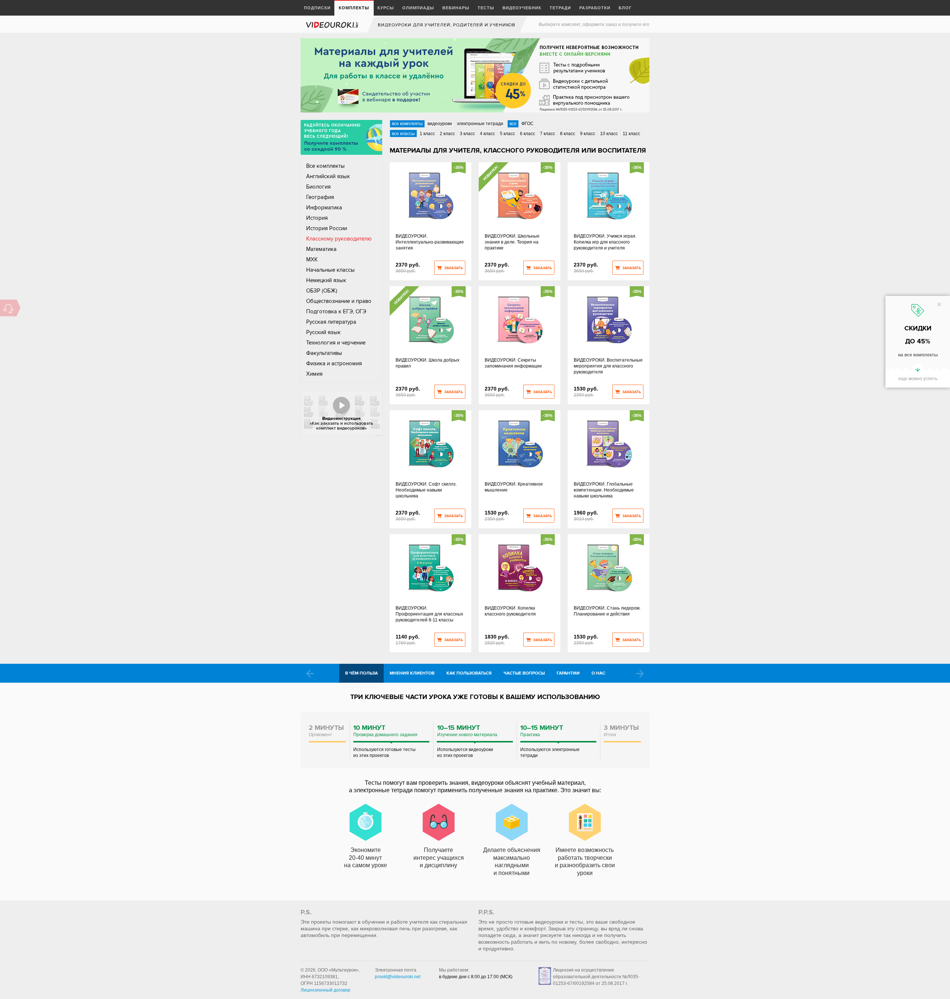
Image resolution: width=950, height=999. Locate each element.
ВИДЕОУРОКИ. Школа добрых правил (427, 363)
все (513, 123)
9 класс (587, 133)
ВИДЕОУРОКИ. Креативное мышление (514, 487)
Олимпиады (418, 7)
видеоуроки (440, 123)
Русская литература (331, 322)
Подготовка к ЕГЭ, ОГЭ (336, 311)
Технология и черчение (336, 342)
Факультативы (324, 353)
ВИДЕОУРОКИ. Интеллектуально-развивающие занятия (430, 242)
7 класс (547, 133)
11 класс (631, 133)
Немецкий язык (326, 280)
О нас (598, 673)
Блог (625, 7)
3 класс (467, 133)
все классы (403, 133)
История (317, 218)
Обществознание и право (338, 301)
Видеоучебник (521, 7)
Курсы (385, 7)
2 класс (447, 133)
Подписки (317, 7)
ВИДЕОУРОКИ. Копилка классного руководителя (510, 611)
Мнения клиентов (412, 673)
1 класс (427, 133)
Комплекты (354, 7)
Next (640, 674)
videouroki (333, 24)
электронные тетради (480, 123)
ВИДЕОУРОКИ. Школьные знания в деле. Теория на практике (512, 242)
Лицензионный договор (325, 990)
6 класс (527, 133)
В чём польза (361, 673)
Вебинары (455, 7)
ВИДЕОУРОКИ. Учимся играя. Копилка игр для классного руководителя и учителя (605, 242)
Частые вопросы (524, 673)
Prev (310, 674)
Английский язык (328, 176)
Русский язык (323, 332)
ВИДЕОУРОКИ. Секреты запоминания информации (513, 363)
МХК (312, 259)
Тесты (486, 7)
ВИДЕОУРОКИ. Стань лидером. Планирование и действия (607, 611)
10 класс (609, 133)
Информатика (324, 207)
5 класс (507, 133)
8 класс (567, 133)
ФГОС (527, 123)
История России (326, 228)
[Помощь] (8, 308)
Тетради (560, 7)
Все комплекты (325, 166)
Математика (321, 249)
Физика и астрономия (334, 363)
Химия (314, 373)
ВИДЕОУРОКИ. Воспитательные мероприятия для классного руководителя (608, 366)
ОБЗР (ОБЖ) (321, 290)
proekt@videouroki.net (397, 976)
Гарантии (568, 673)
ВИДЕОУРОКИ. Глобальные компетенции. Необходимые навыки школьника (604, 490)
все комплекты (407, 123)
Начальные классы (330, 270)
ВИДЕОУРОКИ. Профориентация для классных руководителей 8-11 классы (429, 614)
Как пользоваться (469, 673)
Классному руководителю (339, 238)
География (320, 197)
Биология (318, 186)
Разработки (594, 7)
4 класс (487, 133)
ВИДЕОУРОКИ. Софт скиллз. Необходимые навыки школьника (426, 490)
